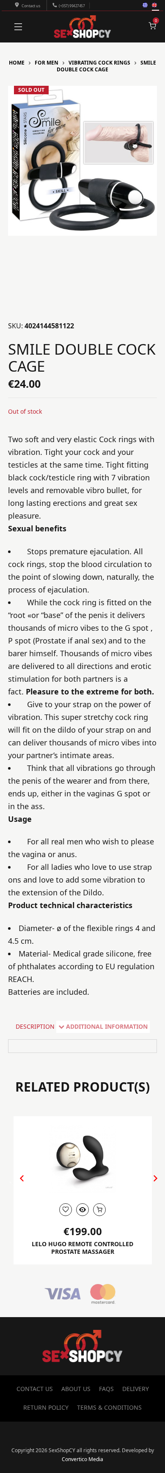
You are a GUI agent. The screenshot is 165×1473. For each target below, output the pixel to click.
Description (35, 1026)
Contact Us (34, 1389)
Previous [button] (17, 1185)
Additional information (107, 1026)
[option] (82, 161)
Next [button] (147, 1185)
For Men (46, 62)
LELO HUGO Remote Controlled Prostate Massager (82, 1248)
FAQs (106, 1389)
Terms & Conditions (109, 1407)
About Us (76, 1389)
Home (17, 62)
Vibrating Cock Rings (99, 62)
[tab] (35, 1027)
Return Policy (46, 1407)
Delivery (135, 1389)
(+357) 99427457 (72, 5)
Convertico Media (82, 1459)
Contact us (31, 5)
